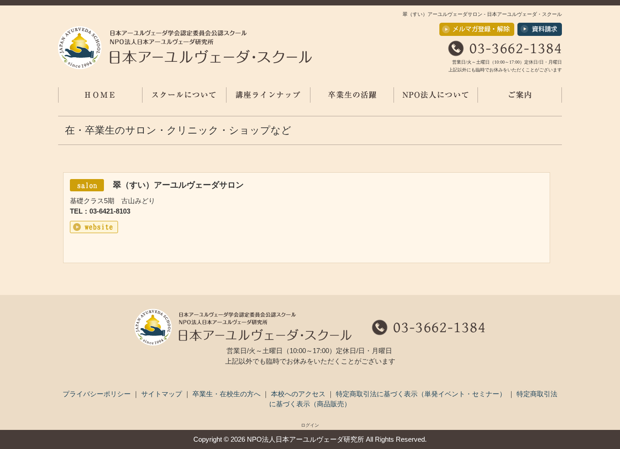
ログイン (310, 425)
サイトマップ (162, 394)
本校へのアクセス (299, 394)
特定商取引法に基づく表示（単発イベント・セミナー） (422, 394)
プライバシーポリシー (98, 394)
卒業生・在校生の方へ (227, 394)
